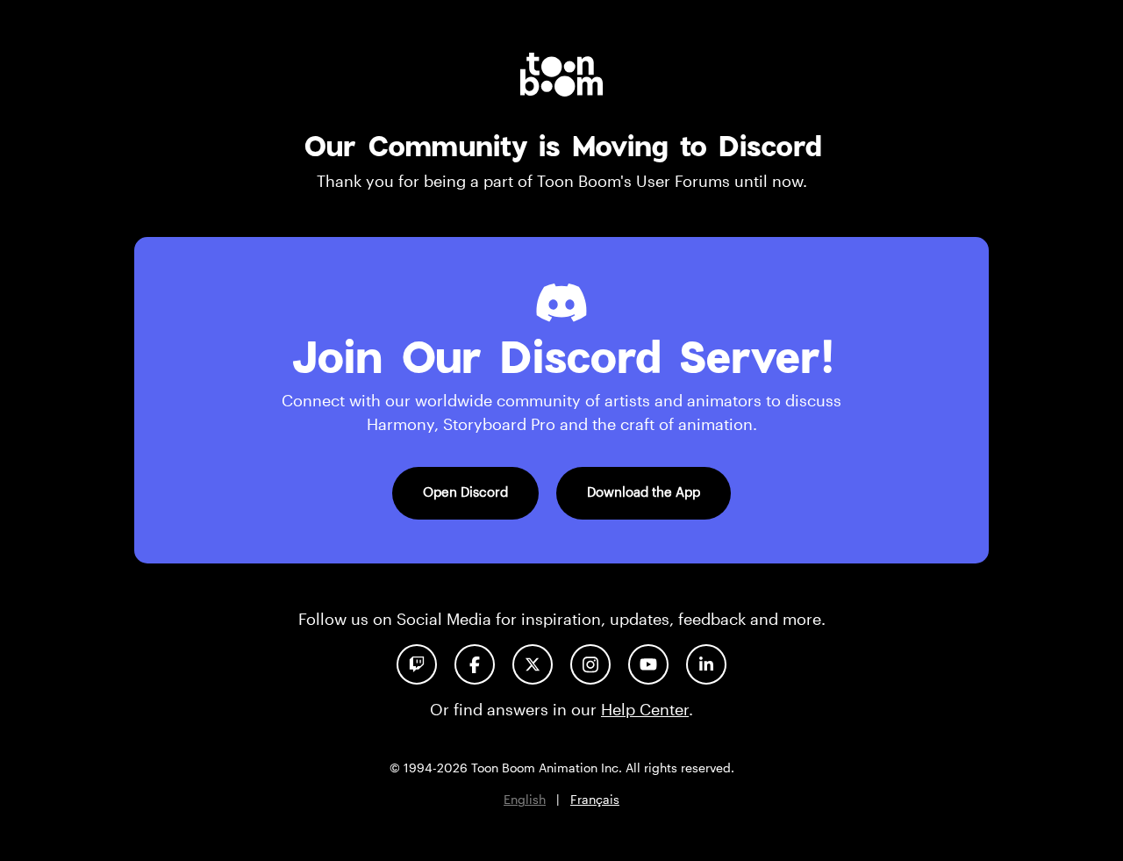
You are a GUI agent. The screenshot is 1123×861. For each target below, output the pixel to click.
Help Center (645, 709)
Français (594, 799)
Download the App (643, 491)
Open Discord (465, 491)
